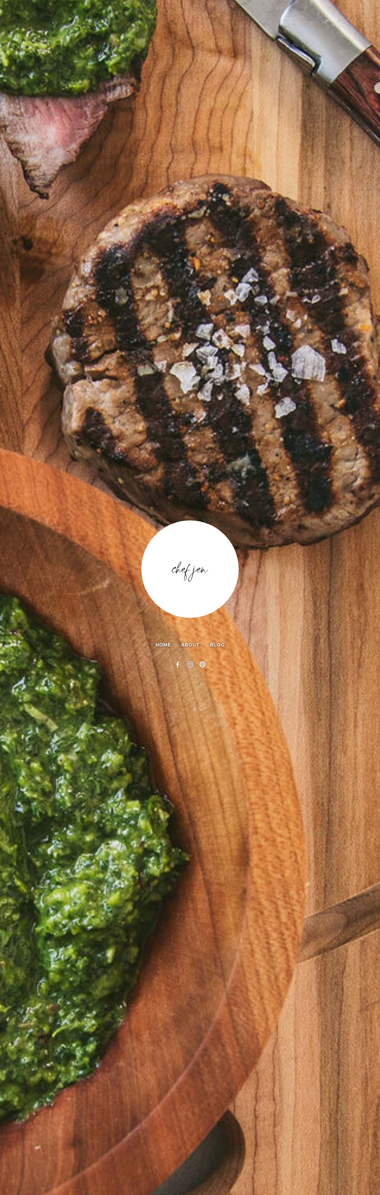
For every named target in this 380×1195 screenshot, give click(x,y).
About (190, 645)
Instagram (190, 665)
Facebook (177, 665)
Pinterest (203, 665)
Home (163, 645)
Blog (217, 645)
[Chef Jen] (190, 569)
